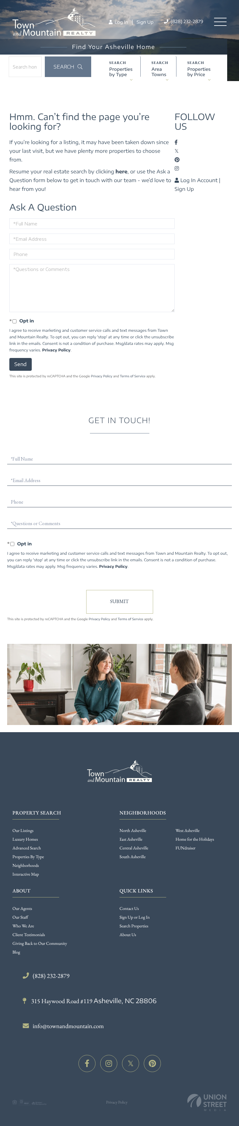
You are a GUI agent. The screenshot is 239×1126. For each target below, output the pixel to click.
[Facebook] (87, 1063)
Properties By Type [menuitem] (28, 857)
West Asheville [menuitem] (187, 831)
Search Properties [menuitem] (134, 926)
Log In (121, 22)
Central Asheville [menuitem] (134, 848)
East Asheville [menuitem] (131, 839)
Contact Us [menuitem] (129, 908)
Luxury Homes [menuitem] (25, 839)
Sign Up (145, 22)
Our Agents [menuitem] (22, 908)
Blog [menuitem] (16, 952)
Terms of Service (132, 376)
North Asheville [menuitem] (133, 831)
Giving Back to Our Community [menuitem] (39, 943)
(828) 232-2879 (186, 21)
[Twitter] (130, 1063)
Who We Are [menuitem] (23, 926)
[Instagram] (108, 1063)
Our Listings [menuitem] (23, 831)
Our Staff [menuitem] (20, 917)
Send (20, 364)
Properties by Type (121, 72)
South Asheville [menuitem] (133, 857)
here (121, 171)
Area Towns (159, 72)
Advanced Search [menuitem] (26, 848)
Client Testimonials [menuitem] (28, 935)
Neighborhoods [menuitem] (25, 865)
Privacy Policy (56, 350)
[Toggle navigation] (220, 22)
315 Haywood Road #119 (93, 1001)
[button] (68, 66)
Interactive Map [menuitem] (25, 874)
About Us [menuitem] (128, 935)
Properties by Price (199, 72)
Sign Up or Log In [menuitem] (135, 917)
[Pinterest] (152, 1063)
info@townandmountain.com (68, 1026)
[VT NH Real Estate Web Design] (207, 1102)
